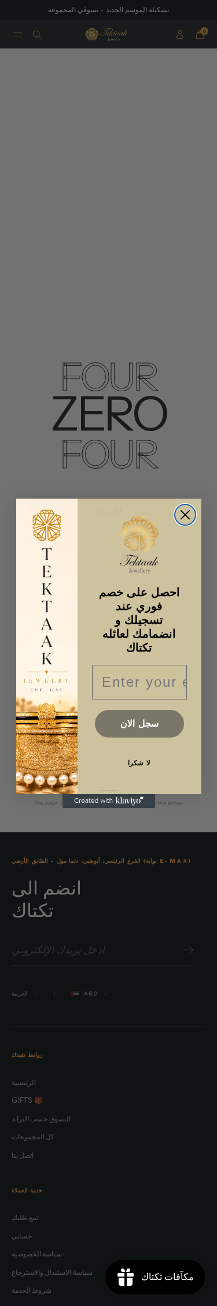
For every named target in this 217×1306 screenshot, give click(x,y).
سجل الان (139, 723)
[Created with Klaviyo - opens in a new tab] (108, 801)
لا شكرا (139, 763)
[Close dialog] (185, 514)
